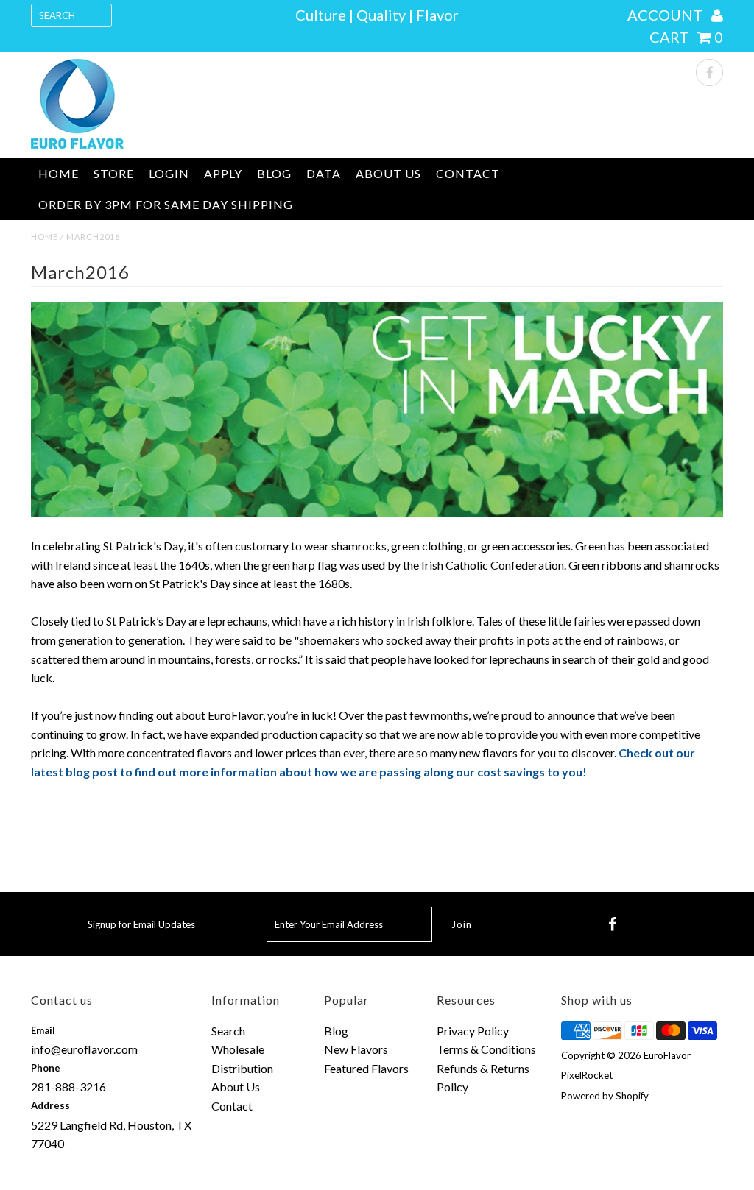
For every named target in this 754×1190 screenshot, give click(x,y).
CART (686, 37)
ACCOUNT (666, 15)
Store (114, 173)
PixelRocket (587, 1075)
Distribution (242, 1068)
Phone (45, 1068)
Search (228, 1031)
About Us (388, 173)
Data (323, 173)
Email (43, 1030)
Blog (274, 173)
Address (50, 1105)
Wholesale (237, 1049)
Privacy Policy (473, 1031)
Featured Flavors (366, 1068)
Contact (468, 173)
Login (169, 173)
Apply (223, 173)
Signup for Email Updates (141, 924)
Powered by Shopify (605, 1096)
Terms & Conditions (486, 1049)
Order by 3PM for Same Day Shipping (165, 204)
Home (58, 173)
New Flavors (356, 1049)
